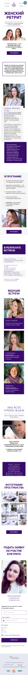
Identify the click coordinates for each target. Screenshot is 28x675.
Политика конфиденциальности (14, 662)
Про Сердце (7, 3)
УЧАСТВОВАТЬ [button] (14, 53)
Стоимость (21, 6)
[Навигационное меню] (25, 2)
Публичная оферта (8, 664)
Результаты (21, 3)
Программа (7, 6)
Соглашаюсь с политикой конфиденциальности (12, 635)
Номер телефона (5, 617)
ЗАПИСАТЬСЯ (14, 640)
